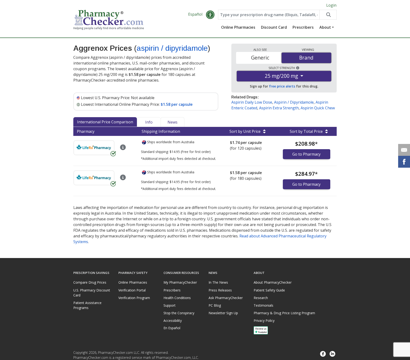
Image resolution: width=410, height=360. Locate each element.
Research (261, 297)
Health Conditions (177, 297)
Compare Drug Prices (89, 282)
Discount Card (274, 27)
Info (149, 122)
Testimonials (263, 305)
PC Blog (215, 305)
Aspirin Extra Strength (279, 108)
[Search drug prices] (327, 14)
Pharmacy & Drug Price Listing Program (284, 313)
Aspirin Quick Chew (318, 108)
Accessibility (172, 320)
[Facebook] (323, 354)
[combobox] (268, 14)
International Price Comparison (105, 122)
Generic (260, 57)
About (325, 27)
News (172, 122)
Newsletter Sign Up (223, 313)
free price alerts (282, 86)
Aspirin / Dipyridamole (294, 102)
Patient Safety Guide (269, 290)
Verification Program (134, 297)
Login (331, 5)
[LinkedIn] (332, 354)
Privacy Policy (264, 320)
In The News (218, 282)
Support (169, 305)
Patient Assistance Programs (87, 305)
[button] (210, 14)
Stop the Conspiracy (178, 313)
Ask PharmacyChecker (226, 297)
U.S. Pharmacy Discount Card (91, 292)
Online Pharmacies (238, 27)
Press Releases (220, 290)
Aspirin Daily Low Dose (251, 102)
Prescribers (303, 27)
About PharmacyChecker (273, 282)
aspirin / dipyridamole (172, 48)
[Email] (404, 150)
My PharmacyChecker (180, 282)
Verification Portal (132, 290)
